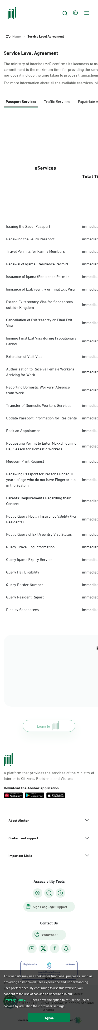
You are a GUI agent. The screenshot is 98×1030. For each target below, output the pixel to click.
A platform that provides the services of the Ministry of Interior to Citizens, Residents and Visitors (49, 775)
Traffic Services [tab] (57, 101)
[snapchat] (66, 948)
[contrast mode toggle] (37, 893)
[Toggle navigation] (86, 13)
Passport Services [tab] (21, 101)
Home (16, 36)
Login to (43, 725)
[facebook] (55, 948)
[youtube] (32, 948)
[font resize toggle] (49, 893)
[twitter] (43, 948)
